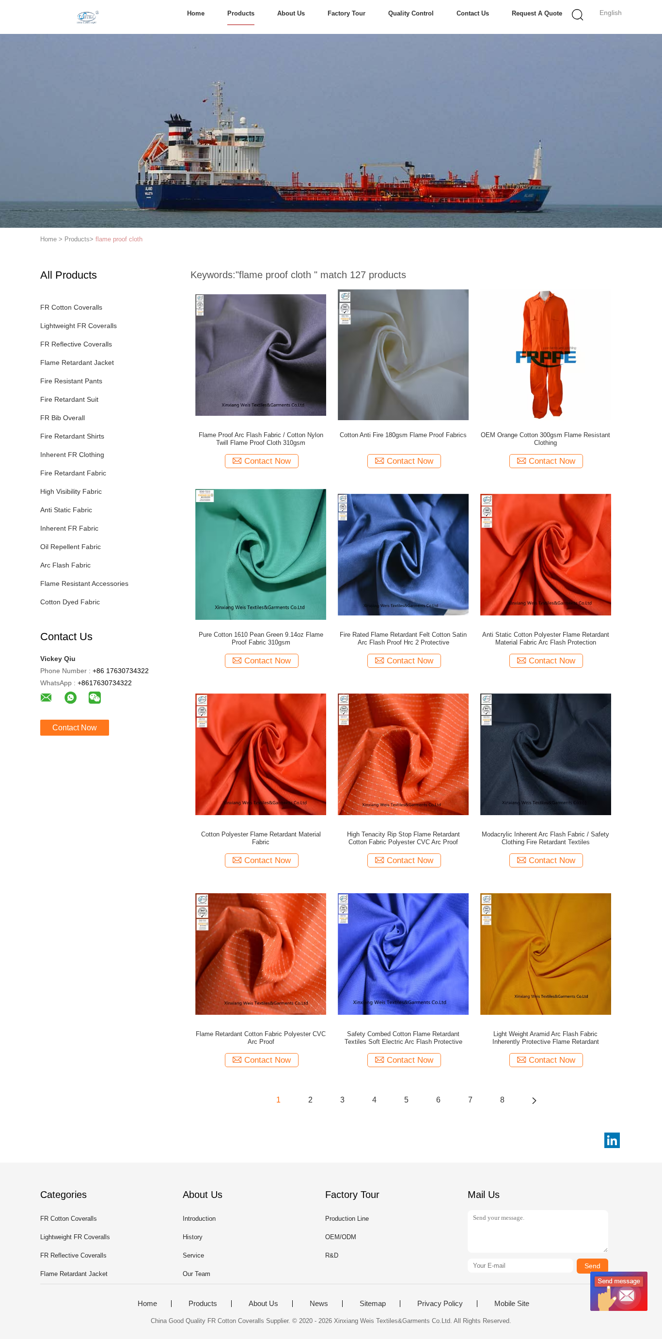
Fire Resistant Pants (71, 381)
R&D (331, 1255)
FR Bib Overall (62, 418)
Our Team (196, 1273)
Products (240, 13)
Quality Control (411, 13)
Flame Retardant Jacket (77, 362)
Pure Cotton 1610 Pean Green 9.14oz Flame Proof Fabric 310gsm (261, 638)
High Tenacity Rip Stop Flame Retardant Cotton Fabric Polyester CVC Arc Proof (403, 838)
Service (193, 1255)
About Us (291, 13)
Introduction (199, 1218)
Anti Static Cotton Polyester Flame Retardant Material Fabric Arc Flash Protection (545, 638)
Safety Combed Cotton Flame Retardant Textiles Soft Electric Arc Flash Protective (403, 1037)
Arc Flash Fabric (65, 565)
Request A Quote (537, 13)
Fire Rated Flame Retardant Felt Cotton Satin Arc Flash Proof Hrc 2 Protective (403, 638)
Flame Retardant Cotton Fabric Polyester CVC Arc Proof (261, 1037)
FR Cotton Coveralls (71, 307)
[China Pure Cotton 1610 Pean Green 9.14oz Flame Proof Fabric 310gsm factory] (260, 554)
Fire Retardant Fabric (73, 473)
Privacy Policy (440, 1303)
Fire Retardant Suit (69, 399)
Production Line (347, 1218)
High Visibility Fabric (71, 491)
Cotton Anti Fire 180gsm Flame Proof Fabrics (403, 435)
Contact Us (473, 13)
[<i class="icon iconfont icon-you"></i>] (534, 1100)
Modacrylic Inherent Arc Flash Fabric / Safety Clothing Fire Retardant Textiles (545, 838)
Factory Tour (346, 13)
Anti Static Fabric (66, 510)
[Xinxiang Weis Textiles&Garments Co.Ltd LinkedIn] (612, 1140)
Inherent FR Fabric (69, 528)
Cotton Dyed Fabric (70, 602)
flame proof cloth (118, 239)
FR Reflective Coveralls (76, 344)
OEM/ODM (340, 1237)
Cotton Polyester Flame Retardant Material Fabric (261, 838)
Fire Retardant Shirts (72, 436)
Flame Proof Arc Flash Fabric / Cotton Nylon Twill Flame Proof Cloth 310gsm (261, 438)
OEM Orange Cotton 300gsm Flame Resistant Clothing (545, 438)
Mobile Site (511, 1303)
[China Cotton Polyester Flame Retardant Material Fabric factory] (260, 753)
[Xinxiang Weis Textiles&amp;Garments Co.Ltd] (87, 17)
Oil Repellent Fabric (70, 547)
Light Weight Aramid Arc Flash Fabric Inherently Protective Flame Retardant (545, 1037)
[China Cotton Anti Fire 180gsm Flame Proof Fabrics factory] (403, 354)
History (193, 1237)
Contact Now (74, 728)
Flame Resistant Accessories (84, 583)
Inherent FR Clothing (72, 454)
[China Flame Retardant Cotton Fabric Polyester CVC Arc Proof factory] (260, 953)
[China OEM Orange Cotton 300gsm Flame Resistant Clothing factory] (545, 354)
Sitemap (373, 1303)
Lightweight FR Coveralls (78, 326)
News (319, 1303)
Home (196, 13)
